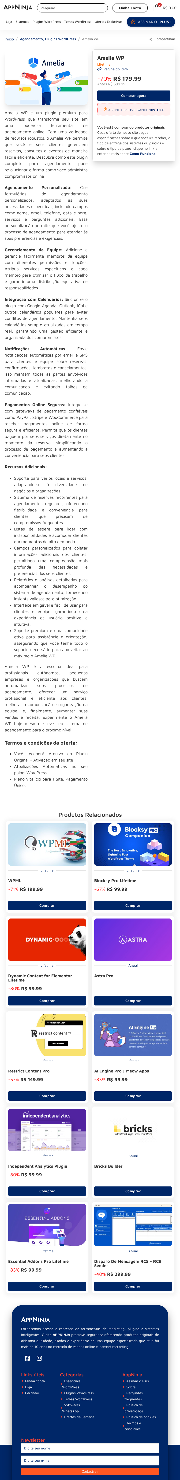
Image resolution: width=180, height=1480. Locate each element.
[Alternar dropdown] (151, 39)
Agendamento (31, 39)
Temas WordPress (77, 22)
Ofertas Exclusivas (108, 22)
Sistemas (22, 22)
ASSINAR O (154, 22)
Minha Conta (130, 8)
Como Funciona (143, 154)
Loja (9, 22)
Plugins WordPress (47, 22)
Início (9, 39)
